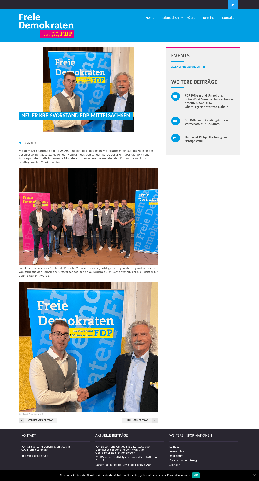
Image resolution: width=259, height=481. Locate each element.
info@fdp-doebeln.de (34, 455)
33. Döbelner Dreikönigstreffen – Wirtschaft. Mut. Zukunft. (127, 459)
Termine (208, 18)
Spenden (174, 465)
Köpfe (190, 18)
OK (196, 475)
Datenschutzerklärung (183, 460)
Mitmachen (170, 18)
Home (150, 18)
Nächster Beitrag (137, 420)
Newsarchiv (176, 451)
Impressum (176, 455)
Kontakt (228, 18)
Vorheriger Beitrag (41, 420)
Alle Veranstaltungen (185, 67)
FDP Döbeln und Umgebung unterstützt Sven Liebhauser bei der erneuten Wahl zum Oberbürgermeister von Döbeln (123, 449)
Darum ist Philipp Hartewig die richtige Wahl (123, 465)
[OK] (254, 475)
